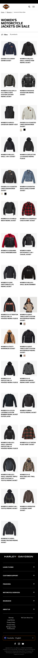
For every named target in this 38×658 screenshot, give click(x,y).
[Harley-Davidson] (19, 556)
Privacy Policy (11, 622)
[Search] (29, 6)
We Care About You (27, 617)
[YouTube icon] (23, 644)
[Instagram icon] (19, 644)
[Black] (24, 130)
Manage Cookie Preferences (11, 628)
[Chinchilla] (24, 324)
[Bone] (21, 130)
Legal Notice (11, 620)
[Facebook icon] (15, 644)
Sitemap (11, 617)
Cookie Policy (11, 624)
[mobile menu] (33, 7)
